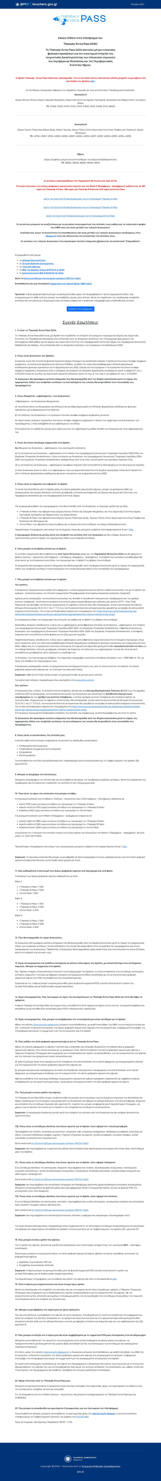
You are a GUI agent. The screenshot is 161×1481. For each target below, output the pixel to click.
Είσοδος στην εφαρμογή (80, 309)
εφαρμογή (51, 235)
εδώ (92, 81)
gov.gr (80, 1471)
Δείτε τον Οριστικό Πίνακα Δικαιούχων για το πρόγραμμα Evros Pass (80, 215)
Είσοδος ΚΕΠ (137, 4)
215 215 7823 (82, 1416)
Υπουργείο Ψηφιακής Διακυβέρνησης (101, 1466)
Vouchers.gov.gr (44, 4)
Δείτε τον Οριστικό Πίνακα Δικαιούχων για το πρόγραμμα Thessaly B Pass (80, 207)
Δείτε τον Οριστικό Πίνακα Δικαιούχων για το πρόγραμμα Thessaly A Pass (80, 198)
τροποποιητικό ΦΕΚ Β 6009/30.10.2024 (43, 273)
